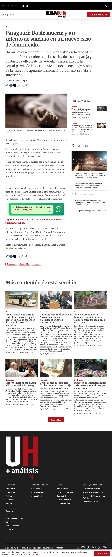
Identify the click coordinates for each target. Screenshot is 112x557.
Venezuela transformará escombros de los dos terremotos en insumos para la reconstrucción (81, 111)
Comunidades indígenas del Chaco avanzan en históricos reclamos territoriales (56, 318)
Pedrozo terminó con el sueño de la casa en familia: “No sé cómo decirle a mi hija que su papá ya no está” (90, 175)
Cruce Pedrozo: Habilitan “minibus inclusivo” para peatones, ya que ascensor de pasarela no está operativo (20, 319)
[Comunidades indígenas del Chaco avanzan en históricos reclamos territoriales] (56, 300)
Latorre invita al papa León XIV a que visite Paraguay (20, 384)
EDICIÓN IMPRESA (98, 15)
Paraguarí (11, 264)
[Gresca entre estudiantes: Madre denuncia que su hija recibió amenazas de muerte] (56, 368)
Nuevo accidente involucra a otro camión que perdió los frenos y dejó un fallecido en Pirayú (90, 202)
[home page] (56, 15)
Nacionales (9, 27)
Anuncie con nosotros (41, 485)
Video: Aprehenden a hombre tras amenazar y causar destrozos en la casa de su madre (89, 318)
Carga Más (56, 420)
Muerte (37, 264)
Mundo (74, 107)
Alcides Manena (63, 354)
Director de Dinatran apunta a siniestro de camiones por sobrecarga (90, 385)
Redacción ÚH (28, 352)
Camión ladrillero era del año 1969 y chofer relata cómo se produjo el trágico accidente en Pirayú (89, 185)
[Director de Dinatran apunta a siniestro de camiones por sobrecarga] (90, 368)
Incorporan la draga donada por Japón (90, 211)
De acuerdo (102, 553)
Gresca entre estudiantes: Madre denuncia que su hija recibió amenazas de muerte (56, 385)
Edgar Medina (97, 345)
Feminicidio (24, 264)
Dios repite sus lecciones (84, 194)
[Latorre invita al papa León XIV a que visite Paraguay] (21, 368)
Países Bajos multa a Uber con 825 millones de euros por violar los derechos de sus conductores (82, 128)
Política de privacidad (31, 554)
